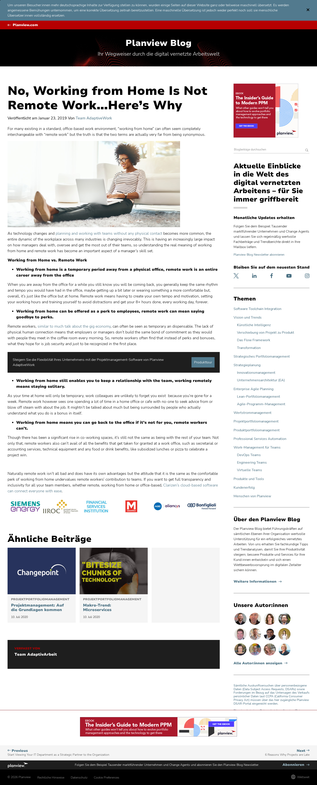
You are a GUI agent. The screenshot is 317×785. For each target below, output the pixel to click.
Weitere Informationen (258, 582)
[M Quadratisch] (131, 507)
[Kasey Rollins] (270, 655)
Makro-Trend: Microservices (112, 605)
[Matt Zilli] (241, 624)
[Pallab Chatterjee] (270, 640)
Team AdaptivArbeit (35, 654)
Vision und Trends (248, 318)
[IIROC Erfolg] (60, 507)
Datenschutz (79, 778)
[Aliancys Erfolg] (166, 507)
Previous (58, 753)
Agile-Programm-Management (261, 404)
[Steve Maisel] (255, 655)
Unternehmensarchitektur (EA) (261, 380)
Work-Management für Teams (257, 448)
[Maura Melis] (284, 640)
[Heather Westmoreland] (241, 655)
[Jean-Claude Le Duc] (284, 624)
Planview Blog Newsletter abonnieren (259, 255)
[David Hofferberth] (241, 640)
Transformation (249, 348)
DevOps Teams (249, 455)
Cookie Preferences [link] (106, 778)
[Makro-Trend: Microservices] (114, 571)
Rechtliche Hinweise (50, 778)
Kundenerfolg (244, 488)
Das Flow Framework (253, 340)
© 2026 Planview (19, 777)
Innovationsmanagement (256, 373)
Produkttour (203, 362)
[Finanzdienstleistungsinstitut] (96, 507)
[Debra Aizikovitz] (284, 655)
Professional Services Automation (260, 439)
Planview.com (25, 25)
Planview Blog (158, 43)
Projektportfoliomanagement (256, 421)
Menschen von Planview (252, 496)
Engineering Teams (252, 463)
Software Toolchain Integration (257, 309)
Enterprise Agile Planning (253, 389)
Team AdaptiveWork (94, 118)
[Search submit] (306, 150)
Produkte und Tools (249, 479)
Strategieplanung (247, 365)
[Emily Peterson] (270, 624)
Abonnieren (295, 765)
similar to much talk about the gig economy (74, 326)
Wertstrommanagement (252, 413)
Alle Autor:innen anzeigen (258, 663)
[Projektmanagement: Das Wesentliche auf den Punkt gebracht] (42, 571)
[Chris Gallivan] (255, 624)
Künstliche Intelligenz (254, 325)
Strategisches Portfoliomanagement (262, 357)
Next (287, 753)
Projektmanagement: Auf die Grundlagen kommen (40, 605)
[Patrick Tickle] (255, 640)
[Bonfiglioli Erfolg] (202, 507)
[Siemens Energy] (25, 507)
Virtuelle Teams (249, 470)
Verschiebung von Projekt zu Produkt (265, 333)
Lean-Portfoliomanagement (258, 397)
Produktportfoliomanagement (257, 430)
